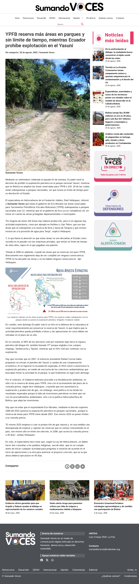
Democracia (28, 18)
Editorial (93, 570)
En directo (90, 18)
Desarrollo (41, 18)
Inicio (17, 18)
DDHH (52, 18)
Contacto (120, 18)
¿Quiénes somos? (111, 576)
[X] (72, 466)
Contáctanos (130, 576)
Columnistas (78, 570)
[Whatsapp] (77, 466)
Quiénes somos (106, 18)
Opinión (76, 18)
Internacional (64, 18)
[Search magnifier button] (82, 24)
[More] (82, 466)
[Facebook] (67, 466)
